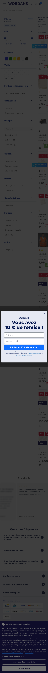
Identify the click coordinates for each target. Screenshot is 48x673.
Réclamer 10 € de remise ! (24, 347)
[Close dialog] (44, 313)
